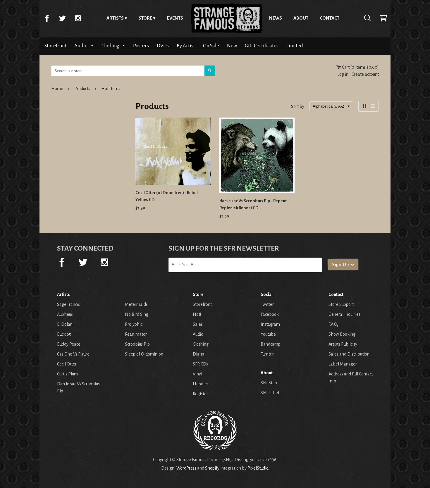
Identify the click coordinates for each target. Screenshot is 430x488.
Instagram (77, 18)
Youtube (268, 334)
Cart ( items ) (360, 67)
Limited (294, 46)
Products (82, 88)
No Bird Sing (136, 314)
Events (175, 17)
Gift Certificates (261, 46)
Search (367, 18)
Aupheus (65, 314)
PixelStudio (257, 468)
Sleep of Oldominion (144, 354)
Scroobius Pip (137, 344)
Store (145, 17)
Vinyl (197, 374)
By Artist (186, 46)
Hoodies (201, 384)
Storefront (55, 46)
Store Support (341, 304)
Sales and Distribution (348, 354)
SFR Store (269, 382)
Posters (141, 46)
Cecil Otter (67, 364)
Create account (365, 74)
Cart (383, 18)
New (232, 46)
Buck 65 (64, 334)
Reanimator (136, 334)
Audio (81, 46)
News (275, 17)
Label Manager (342, 364)
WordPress (186, 468)
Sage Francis (68, 304)
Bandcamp (271, 344)
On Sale (211, 46)
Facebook (46, 18)
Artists (115, 17)
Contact (329, 17)
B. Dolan (65, 324)
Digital (199, 354)
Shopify (212, 468)
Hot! (197, 314)
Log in (342, 74)
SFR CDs (200, 364)
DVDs (163, 46)
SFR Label (270, 392)
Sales (198, 324)
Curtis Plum (67, 374)
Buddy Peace (68, 344)
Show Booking (341, 334)
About (300, 17)
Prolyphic (133, 324)
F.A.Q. (333, 324)
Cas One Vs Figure (73, 354)
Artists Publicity (342, 344)
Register (200, 394)
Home (226, 18)
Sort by (297, 106)
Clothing (111, 46)
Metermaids (136, 304)
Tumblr (267, 354)
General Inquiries (344, 314)
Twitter (62, 18)
